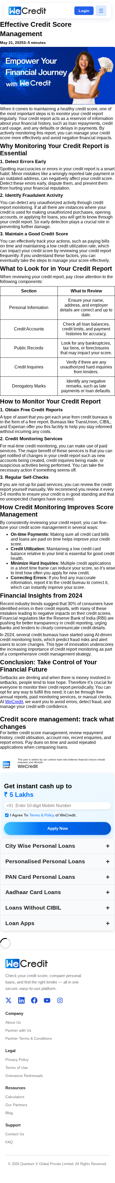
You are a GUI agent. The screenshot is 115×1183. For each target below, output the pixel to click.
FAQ (9, 1142)
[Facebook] (34, 1000)
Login (84, 11)
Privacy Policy (17, 1059)
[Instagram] (60, 1000)
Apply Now (57, 828)
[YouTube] (47, 1000)
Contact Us (14, 1134)
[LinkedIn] (21, 1000)
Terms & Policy (42, 815)
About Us (13, 1022)
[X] (8, 1000)
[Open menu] (101, 10)
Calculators (14, 1097)
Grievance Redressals (24, 1075)
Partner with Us (18, 1030)
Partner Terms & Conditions (28, 1038)
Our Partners (16, 1105)
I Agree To (43, 815)
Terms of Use (16, 1067)
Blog (9, 1113)
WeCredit (14, 701)
